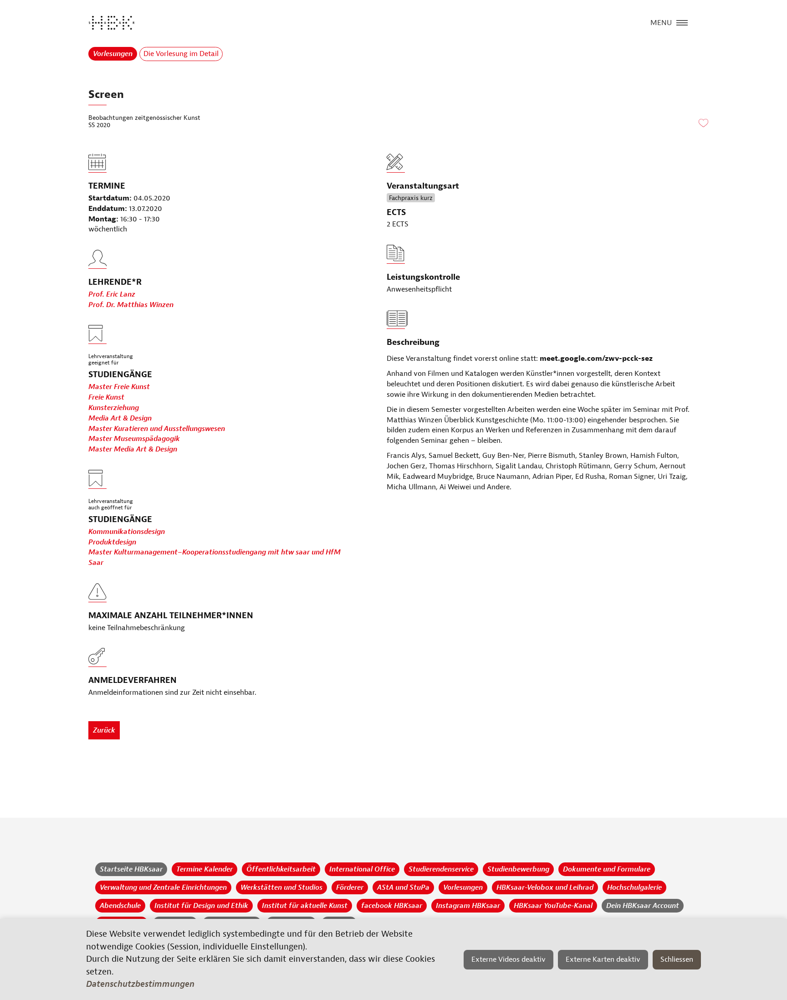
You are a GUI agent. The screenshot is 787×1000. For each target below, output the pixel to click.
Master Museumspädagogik (134, 438)
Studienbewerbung (518, 869)
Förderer (349, 887)
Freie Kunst (106, 397)
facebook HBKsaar (391, 905)
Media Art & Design (120, 418)
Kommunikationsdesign (126, 531)
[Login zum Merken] (703, 123)
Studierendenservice (441, 869)
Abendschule (120, 905)
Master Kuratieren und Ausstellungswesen (156, 428)
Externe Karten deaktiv (603, 959)
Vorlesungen (113, 53)
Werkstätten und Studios (281, 887)
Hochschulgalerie (634, 887)
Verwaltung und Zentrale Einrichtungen (163, 887)
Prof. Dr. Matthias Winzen (131, 304)
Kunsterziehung (113, 407)
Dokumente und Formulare (606, 869)
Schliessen (676, 959)
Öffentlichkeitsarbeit (281, 869)
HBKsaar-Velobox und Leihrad (544, 887)
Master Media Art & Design (132, 449)
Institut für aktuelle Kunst (305, 905)
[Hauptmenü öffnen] (682, 22)
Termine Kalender (204, 869)
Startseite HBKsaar (131, 869)
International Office (362, 869)
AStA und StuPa (403, 887)
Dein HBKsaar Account (642, 905)
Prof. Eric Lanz (111, 294)
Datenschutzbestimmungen (140, 984)
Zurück (104, 730)
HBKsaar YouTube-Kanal (553, 905)
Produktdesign (112, 542)
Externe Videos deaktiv (508, 959)
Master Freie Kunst (119, 386)
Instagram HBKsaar (468, 905)
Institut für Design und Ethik (201, 905)
